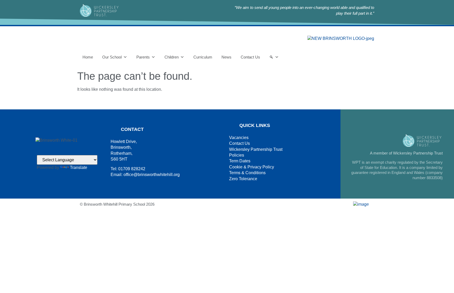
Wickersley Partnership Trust (255, 149)
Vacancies (239, 137)
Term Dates (239, 161)
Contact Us (250, 57)
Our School (112, 57)
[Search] (274, 57)
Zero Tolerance (243, 179)
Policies (236, 155)
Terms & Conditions (247, 173)
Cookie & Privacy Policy (251, 167)
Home (87, 57)
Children (171, 57)
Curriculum (202, 57)
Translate (78, 167)
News (226, 57)
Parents (143, 57)
